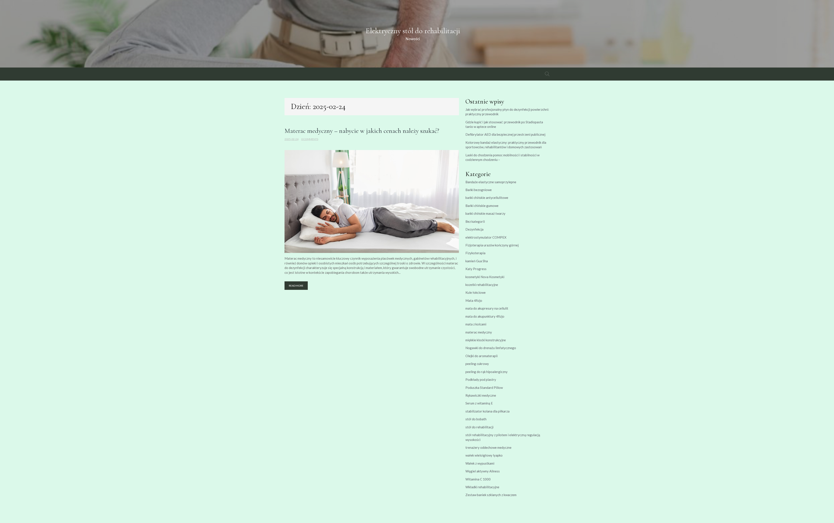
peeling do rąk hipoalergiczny (486, 372)
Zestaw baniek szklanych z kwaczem (490, 495)
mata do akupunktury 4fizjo (484, 316)
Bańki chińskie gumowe (481, 206)
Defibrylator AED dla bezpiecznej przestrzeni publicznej (505, 134)
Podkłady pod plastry (480, 379)
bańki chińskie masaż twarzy (485, 213)
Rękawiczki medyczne (480, 395)
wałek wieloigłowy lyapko (484, 455)
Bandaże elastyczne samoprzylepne (490, 182)
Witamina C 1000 (478, 479)
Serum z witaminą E (479, 403)
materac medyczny (478, 332)
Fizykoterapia (475, 253)
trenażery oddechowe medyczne (488, 447)
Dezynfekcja (474, 229)
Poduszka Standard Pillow (484, 387)
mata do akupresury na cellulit (486, 308)
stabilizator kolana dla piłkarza (487, 411)
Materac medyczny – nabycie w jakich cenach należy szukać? (362, 131)
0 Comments (309, 139)
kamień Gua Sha (476, 261)
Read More (296, 285)
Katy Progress (475, 269)
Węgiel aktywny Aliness (482, 471)
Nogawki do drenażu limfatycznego (490, 348)
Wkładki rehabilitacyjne (482, 487)
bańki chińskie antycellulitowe (486, 198)
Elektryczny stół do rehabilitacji (413, 30)
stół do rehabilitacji (479, 427)
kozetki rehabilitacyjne (481, 285)
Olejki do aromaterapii (481, 356)
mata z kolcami (475, 324)
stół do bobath (475, 419)
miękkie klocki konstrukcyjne (485, 340)
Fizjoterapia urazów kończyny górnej (492, 245)
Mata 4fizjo (473, 300)
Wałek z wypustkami (479, 463)
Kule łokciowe (475, 292)
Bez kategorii (475, 221)
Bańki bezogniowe (478, 190)
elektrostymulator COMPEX (485, 237)
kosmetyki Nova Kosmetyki (484, 277)
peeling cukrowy (477, 364)
